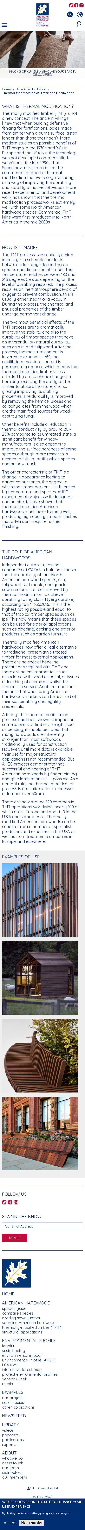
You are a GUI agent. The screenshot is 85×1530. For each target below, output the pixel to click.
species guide (14, 1308)
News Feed (14, 1415)
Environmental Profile (29, 1340)
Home (6, 89)
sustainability (13, 1350)
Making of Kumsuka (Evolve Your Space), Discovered (42, 73)
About (9, 1453)
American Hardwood (31, 89)
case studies (13, 1402)
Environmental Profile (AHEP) (28, 1360)
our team (10, 1467)
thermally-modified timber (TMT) (31, 1327)
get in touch (12, 1462)
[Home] (16, 1272)
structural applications (22, 1332)
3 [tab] (70, 36)
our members (14, 1477)
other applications (18, 1407)
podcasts (10, 1434)
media (7, 1383)
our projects (13, 1397)
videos (8, 1430)
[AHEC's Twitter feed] (71, 5)
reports (9, 1444)
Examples (12, 1392)
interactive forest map (22, 1369)
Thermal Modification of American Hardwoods (38, 93)
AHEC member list (45, 1488)
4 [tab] (76, 36)
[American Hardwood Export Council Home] (42, 14)
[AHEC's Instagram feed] (81, 5)
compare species (17, 1313)
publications (13, 1439)
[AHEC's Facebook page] (76, 5)
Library (10, 1424)
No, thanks (31, 1523)
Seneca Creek (14, 1378)
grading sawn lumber (21, 1317)
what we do (12, 1458)
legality (8, 1345)
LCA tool (9, 1364)
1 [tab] (58, 36)
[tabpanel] (42, 55)
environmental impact (21, 1355)
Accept (10, 1523)
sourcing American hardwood (28, 1322)
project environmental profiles (30, 1374)
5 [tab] (82, 36)
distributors (12, 1472)
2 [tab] (64, 36)
